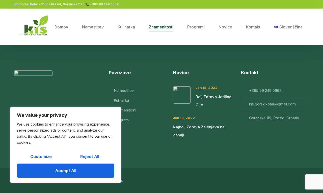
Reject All (89, 156)
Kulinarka (126, 26)
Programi (196, 26)
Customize (41, 156)
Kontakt (253, 26)
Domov (61, 26)
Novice (225, 26)
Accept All (65, 170)
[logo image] (33, 27)
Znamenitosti (161, 26)
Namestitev (93, 26)
